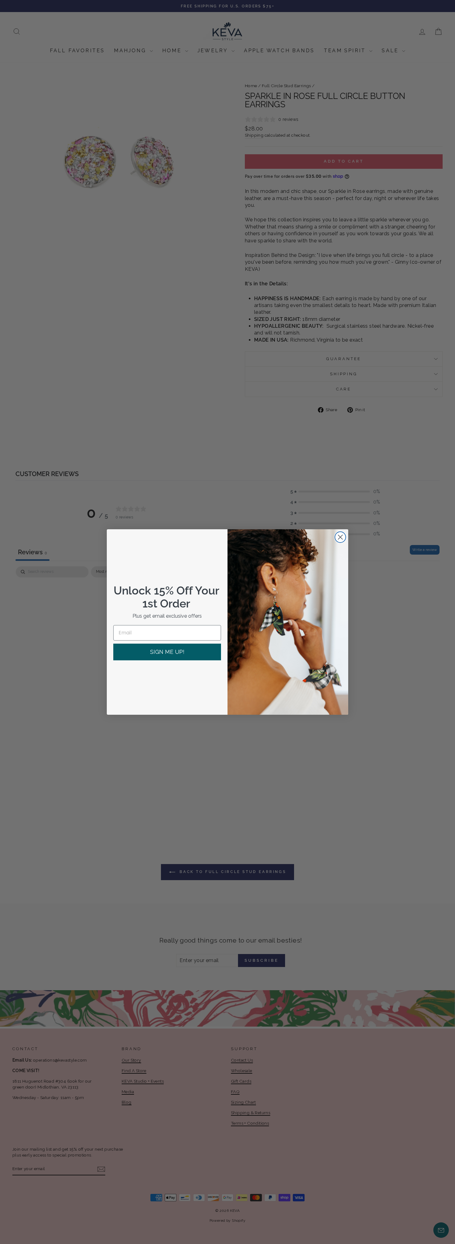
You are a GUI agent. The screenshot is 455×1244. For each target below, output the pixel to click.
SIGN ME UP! (167, 652)
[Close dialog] (340, 537)
